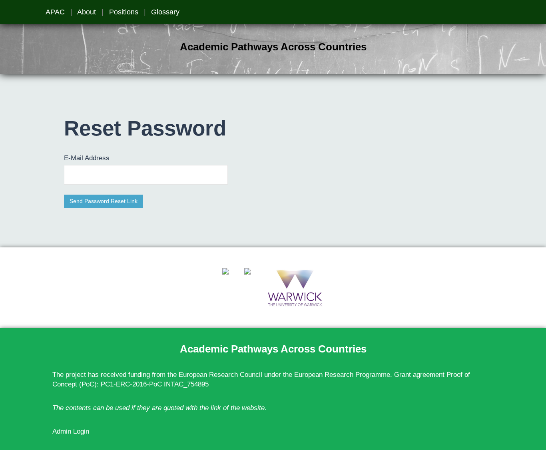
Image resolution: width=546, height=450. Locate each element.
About (86, 12)
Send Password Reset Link (103, 201)
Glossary (165, 12)
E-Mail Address (87, 158)
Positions (123, 12)
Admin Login (70, 431)
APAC (55, 12)
